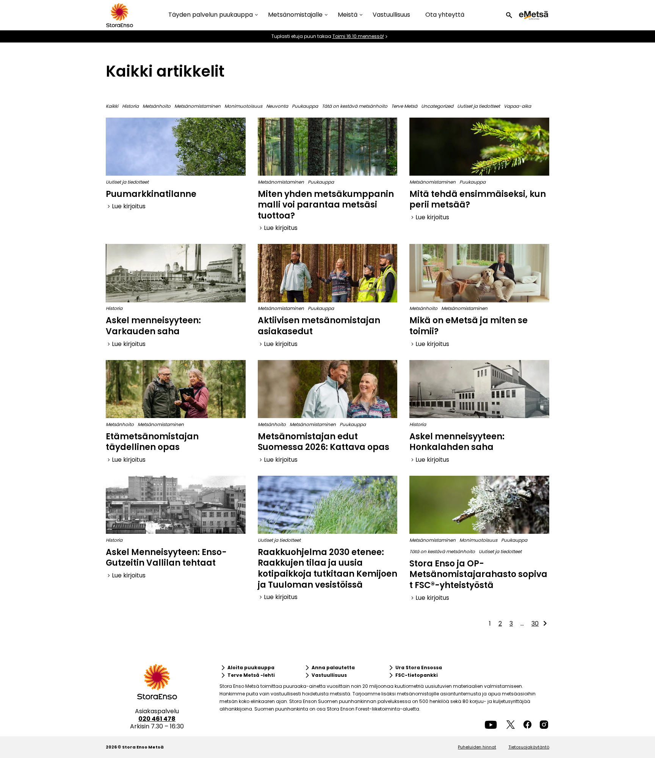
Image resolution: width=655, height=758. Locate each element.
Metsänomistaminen (197, 106)
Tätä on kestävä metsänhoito (354, 106)
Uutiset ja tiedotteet (478, 106)
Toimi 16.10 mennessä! (358, 36)
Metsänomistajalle (295, 15)
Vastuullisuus (391, 14)
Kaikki (112, 106)
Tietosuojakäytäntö (528, 747)
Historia (130, 106)
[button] (509, 15)
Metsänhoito (157, 106)
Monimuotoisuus (243, 106)
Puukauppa (305, 106)
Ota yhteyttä (444, 14)
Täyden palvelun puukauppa (210, 15)
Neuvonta (277, 106)
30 (535, 623)
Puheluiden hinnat (477, 747)
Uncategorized (437, 106)
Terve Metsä (404, 106)
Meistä (347, 15)
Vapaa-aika (517, 106)
